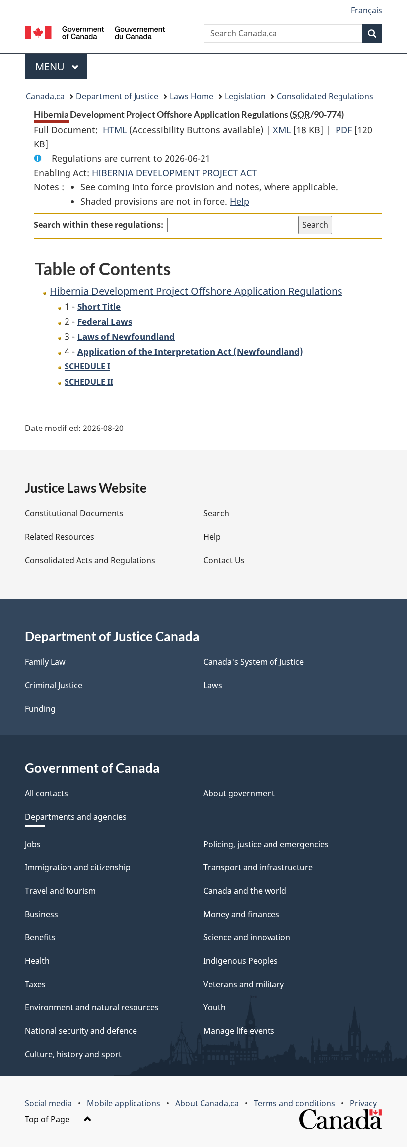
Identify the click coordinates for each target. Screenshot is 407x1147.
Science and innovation (247, 937)
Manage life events (239, 1030)
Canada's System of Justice (254, 661)
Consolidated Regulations (325, 96)
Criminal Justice (53, 685)
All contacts (46, 793)
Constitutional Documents (74, 513)
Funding (40, 708)
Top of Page (48, 1119)
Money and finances (241, 914)
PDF (344, 130)
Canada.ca (45, 96)
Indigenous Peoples (241, 960)
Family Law (45, 661)
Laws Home (191, 96)
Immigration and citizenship (78, 867)
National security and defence (81, 1030)
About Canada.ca (207, 1103)
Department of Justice (117, 96)
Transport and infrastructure (258, 867)
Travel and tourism (60, 890)
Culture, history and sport (73, 1054)
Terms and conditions (294, 1103)
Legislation (245, 96)
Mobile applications (123, 1103)
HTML (115, 130)
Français (366, 10)
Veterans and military (244, 984)
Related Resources (59, 536)
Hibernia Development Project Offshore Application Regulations (196, 291)
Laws (213, 685)
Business (41, 914)
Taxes (35, 984)
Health (37, 960)
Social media (48, 1103)
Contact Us (224, 560)
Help (239, 201)
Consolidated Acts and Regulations (90, 560)
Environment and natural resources (92, 1007)
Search (216, 513)
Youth (215, 1007)
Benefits (40, 937)
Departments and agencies (76, 816)
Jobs (33, 844)
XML (282, 130)
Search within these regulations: (98, 224)
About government (239, 793)
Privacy (363, 1103)
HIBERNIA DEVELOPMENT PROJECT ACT (174, 173)
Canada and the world (245, 890)
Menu (51, 66)
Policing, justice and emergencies (266, 844)
